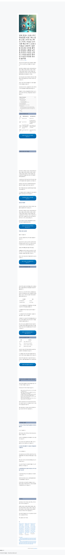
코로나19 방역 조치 (22, 98)
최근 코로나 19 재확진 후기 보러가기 (27, 262)
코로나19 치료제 (23, 100)
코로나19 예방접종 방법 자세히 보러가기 (27, 332)
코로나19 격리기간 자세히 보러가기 (27, 136)
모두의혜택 (21, 537)
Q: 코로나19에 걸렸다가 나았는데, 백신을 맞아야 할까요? (28, 107)
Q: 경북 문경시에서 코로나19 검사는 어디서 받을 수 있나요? (28, 109)
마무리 (21, 110)
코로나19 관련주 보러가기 (27, 364)
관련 (21, 111)
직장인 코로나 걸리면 (23, 101)
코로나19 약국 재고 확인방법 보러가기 (27, 226)
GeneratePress (35, 548)
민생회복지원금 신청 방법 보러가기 (27, 198)
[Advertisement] (27, 7)
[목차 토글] (34, 97)
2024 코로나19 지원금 (23, 99)
